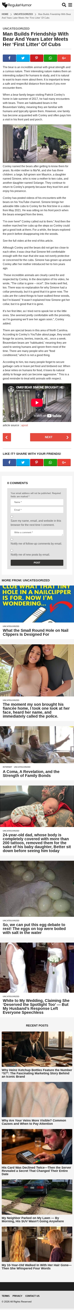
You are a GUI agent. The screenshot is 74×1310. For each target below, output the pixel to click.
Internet (7, 767)
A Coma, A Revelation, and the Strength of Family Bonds (31, 773)
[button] (64, 4)
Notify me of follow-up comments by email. (36, 543)
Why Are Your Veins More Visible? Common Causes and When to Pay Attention (34, 1122)
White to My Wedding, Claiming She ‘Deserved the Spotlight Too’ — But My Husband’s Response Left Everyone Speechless (36, 1006)
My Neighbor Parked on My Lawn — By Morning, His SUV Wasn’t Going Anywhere (33, 1219)
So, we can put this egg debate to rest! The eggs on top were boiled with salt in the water (34, 928)
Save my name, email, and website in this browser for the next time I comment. (36, 522)
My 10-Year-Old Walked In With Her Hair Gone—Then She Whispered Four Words (37, 1266)
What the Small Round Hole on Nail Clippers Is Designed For (35, 632)
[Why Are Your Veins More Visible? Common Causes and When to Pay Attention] (37, 1099)
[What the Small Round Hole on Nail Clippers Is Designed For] (37, 604)
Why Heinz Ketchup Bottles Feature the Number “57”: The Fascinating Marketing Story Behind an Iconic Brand (37, 1073)
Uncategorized (16, 28)
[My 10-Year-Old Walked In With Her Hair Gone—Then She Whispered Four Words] (37, 1244)
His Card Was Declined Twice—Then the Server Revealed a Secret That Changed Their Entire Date (36, 1171)
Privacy (17, 1296)
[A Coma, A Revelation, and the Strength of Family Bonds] (37, 744)
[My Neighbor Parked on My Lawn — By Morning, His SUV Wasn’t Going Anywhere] (37, 1197)
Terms (6, 1296)
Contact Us (32, 1296)
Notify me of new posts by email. (30, 554)
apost (24, 425)
